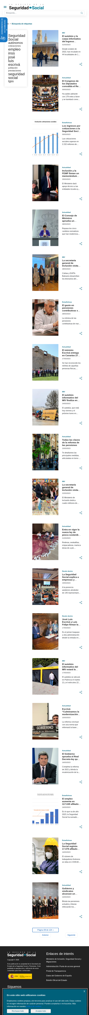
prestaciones (14, 70)
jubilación (13, 68)
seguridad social (16, 76)
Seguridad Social (16, 37)
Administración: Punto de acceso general (63, 966)
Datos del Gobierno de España (59, 976)
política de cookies (33, 1006)
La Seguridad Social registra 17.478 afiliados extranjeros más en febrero (70, 848)
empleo (14, 49)
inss (11, 53)
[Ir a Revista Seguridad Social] (30, 7)
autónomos (15, 42)
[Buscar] (81, 13)
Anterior (45, 935)
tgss (11, 81)
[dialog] (45, 1002)
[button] (80, 64)
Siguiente (71, 935)
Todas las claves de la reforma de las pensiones (71, 442)
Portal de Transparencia (56, 971)
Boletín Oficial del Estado (56, 980)
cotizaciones (14, 46)
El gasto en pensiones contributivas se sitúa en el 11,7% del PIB (71, 310)
